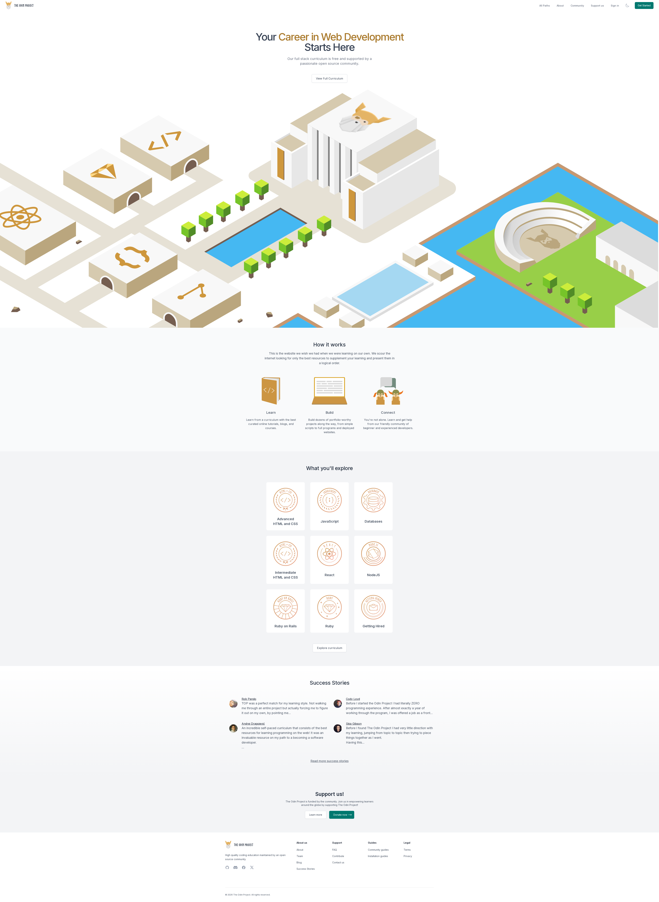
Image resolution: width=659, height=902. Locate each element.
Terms (407, 849)
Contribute (338, 856)
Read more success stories (329, 761)
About (560, 5)
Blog (299, 862)
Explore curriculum (329, 648)
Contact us (338, 862)
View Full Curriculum (329, 78)
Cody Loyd (353, 699)
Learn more (315, 814)
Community (577, 5)
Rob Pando (249, 699)
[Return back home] (19, 5)
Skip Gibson (354, 723)
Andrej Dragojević (253, 723)
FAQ (334, 849)
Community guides (378, 849)
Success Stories (306, 868)
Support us (597, 5)
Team (300, 856)
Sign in (615, 5)
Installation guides (378, 856)
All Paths (544, 5)
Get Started (644, 5)
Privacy (408, 856)
